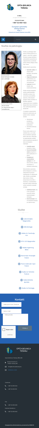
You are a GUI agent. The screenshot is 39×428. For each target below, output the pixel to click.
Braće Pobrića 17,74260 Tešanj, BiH (12, 362)
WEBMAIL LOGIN (12, 370)
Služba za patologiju (28, 288)
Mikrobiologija (28, 227)
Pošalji (24, 328)
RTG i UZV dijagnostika (28, 241)
